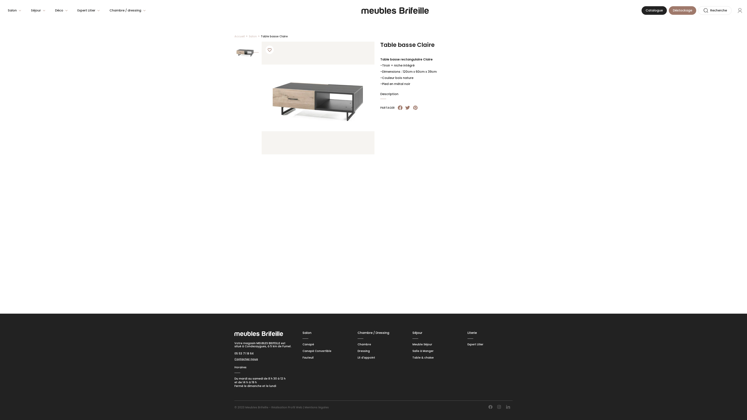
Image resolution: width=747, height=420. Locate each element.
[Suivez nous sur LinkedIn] (508, 407)
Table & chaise (423, 358)
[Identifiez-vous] (740, 10)
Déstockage (682, 10)
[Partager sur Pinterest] (415, 108)
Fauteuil (308, 358)
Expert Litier (86, 10)
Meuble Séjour (422, 344)
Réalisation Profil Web (286, 407)
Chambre (364, 344)
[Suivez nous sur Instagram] (499, 407)
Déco (59, 10)
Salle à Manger (423, 351)
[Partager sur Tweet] (407, 108)
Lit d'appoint (366, 358)
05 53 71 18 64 (244, 353)
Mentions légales (317, 407)
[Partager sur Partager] (400, 108)
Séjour (36, 10)
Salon (12, 10)
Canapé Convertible (316, 351)
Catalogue (654, 10)
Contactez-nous (246, 359)
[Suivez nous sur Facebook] (490, 407)
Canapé (308, 344)
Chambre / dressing (125, 10)
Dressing (364, 351)
